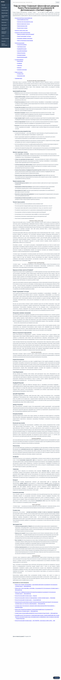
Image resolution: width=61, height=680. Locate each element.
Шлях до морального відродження (25, 40)
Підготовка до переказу (4, 28)
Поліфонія (19, 63)
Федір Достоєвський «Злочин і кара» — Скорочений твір (28, 600)
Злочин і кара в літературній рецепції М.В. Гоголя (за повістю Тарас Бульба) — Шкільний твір (36, 613)
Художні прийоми (19, 59)
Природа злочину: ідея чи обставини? (25, 34)
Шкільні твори (4, 13)
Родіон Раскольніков (22, 44)
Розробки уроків (5, 10)
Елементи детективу (22, 69)
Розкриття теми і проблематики (22, 32)
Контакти (4, 41)
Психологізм (20, 61)
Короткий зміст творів (5, 16)
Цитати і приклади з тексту (23, 23)
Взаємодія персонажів (22, 57)
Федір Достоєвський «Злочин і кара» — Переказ (26, 595)
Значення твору (18, 78)
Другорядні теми (21, 75)
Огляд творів (4, 7)
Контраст (19, 67)
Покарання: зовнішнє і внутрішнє (24, 38)
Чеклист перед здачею (22, 28)
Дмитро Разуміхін (21, 53)
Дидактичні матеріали (4, 32)
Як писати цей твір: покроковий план (23, 18)
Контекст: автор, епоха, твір (21, 30)
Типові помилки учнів (22, 26)
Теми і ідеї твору (18, 72)
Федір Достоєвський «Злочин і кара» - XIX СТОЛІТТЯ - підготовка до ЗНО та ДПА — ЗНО (35, 620)
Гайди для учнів (5, 19)
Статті (3, 35)
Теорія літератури (5, 38)
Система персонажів (19, 43)
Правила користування (4, 44)
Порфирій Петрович (21, 48)
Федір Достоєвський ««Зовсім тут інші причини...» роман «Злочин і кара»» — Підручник (35, 597)
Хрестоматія (4, 25)
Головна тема (20, 73)
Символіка (19, 65)
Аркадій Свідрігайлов (22, 50)
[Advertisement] (36, 629)
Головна (57, 2)
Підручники (4, 22)
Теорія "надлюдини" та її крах (24, 36)
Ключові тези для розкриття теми (25, 21)
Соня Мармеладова (21, 46)
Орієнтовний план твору (22, 19)
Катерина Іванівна (21, 55)
